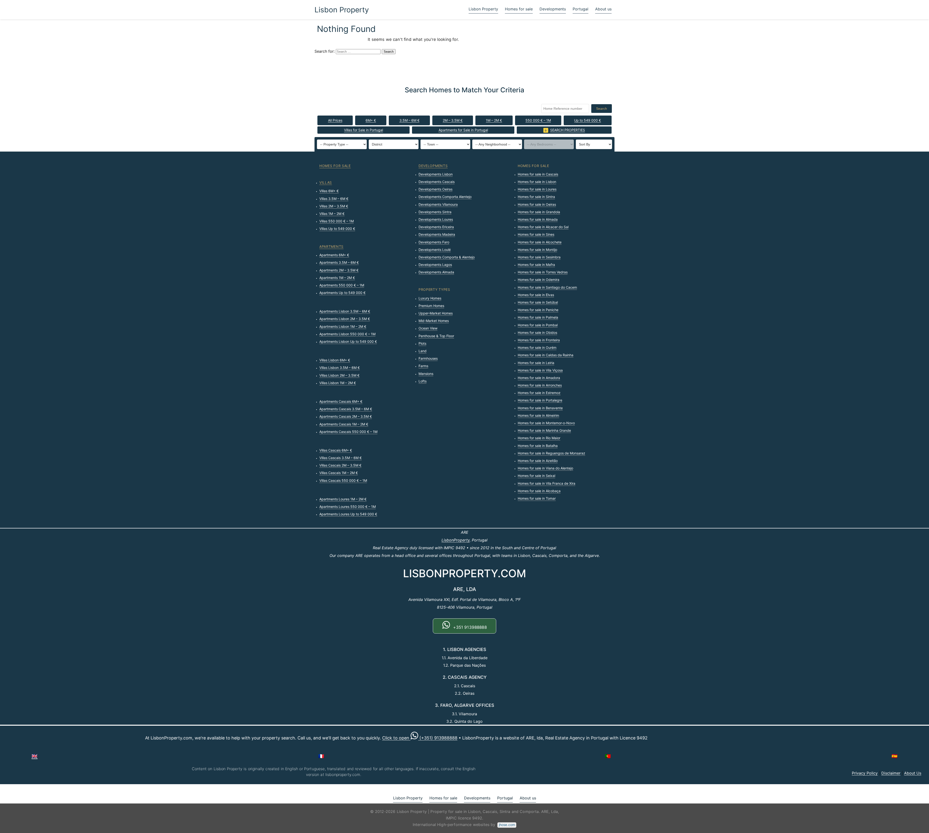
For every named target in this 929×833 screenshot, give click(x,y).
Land (423, 351)
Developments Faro (434, 242)
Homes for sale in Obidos (537, 332)
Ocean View (428, 328)
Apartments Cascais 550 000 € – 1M (348, 432)
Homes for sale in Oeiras (537, 204)
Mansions (426, 374)
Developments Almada (436, 272)
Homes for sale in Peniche (538, 310)
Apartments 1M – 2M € (337, 278)
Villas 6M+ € (329, 191)
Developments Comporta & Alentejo (447, 257)
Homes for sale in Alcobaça (539, 491)
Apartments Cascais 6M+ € (340, 401)
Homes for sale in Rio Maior (539, 438)
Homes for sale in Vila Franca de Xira (546, 483)
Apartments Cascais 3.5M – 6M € (345, 409)
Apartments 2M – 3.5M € (339, 270)
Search (601, 108)
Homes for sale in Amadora (539, 378)
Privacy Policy (865, 773)
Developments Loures (436, 219)
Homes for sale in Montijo (537, 250)
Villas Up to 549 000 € (337, 229)
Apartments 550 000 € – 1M (341, 285)
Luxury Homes (430, 298)
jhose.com (507, 825)
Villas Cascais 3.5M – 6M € (340, 458)
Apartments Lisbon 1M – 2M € (342, 326)
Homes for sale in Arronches (540, 385)
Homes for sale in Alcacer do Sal (543, 227)
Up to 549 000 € (587, 120)
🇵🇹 (608, 756)
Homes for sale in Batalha (538, 446)
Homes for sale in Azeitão (538, 461)
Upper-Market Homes (436, 313)
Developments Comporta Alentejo (445, 197)
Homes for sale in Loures (537, 189)
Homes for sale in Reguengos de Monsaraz (551, 453)
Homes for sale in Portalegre (540, 400)
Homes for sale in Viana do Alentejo (545, 468)
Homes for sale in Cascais (538, 174)
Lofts (423, 381)
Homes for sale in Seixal (536, 476)
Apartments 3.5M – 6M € (339, 262)
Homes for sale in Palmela (538, 317)
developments (433, 166)
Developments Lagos (435, 265)
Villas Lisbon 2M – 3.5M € (339, 375)
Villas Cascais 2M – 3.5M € (340, 465)
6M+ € (371, 120)
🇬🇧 (34, 756)
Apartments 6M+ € (334, 255)
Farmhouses (428, 358)
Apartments (331, 246)
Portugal (580, 9)
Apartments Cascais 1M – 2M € (343, 424)
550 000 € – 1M (538, 120)
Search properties (567, 130)
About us (603, 9)
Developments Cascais (437, 182)
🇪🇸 (895, 756)
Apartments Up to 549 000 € (342, 293)
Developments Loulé (435, 250)
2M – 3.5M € (453, 120)
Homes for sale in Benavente (540, 408)
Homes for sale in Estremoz (539, 393)
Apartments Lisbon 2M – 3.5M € (344, 319)
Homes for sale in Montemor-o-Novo (546, 423)
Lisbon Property (342, 9)
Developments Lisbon (436, 174)
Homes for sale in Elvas (536, 295)
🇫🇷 (321, 756)
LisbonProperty (456, 540)
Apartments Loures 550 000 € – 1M (347, 506)
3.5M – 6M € (409, 120)
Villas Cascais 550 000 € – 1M (343, 480)
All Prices (335, 120)
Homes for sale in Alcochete (540, 242)
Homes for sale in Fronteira (539, 340)
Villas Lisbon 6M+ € (334, 360)
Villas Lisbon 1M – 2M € (337, 383)
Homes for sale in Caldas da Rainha (545, 355)
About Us (912, 773)
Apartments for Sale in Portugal (463, 130)
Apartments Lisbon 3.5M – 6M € (344, 311)
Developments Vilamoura (438, 204)
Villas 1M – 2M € (332, 214)
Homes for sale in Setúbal (538, 302)
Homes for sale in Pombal (538, 325)
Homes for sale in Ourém (537, 347)
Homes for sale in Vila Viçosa (540, 370)
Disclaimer (890, 773)
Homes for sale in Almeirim (538, 415)
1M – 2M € (494, 120)
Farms (423, 366)
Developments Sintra (435, 212)
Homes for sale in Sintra (536, 197)
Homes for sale (519, 9)
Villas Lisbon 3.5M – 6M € (339, 367)
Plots (422, 343)
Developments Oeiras (435, 189)
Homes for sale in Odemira (538, 280)
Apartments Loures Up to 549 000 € (348, 514)
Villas (325, 182)
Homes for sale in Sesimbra (539, 257)
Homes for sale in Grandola (539, 212)
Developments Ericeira (436, 227)
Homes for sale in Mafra (536, 265)
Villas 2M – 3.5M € (333, 206)
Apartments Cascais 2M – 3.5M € (345, 416)
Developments (552, 9)
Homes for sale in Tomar (537, 498)
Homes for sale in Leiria (536, 363)
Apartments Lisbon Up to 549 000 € (348, 341)
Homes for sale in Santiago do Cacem (547, 287)
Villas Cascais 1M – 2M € (338, 473)
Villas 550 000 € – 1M (336, 221)
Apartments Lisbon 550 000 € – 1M (347, 334)
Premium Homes (431, 306)
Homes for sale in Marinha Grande (544, 430)
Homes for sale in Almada (538, 219)
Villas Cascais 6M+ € (335, 450)
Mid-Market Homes (434, 321)
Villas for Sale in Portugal (363, 130)
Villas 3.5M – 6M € (333, 199)
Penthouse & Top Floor (436, 336)
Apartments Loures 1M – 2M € (343, 499)
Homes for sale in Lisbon (537, 182)
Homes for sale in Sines (536, 234)
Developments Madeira (437, 234)
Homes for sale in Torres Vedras (543, 272)
